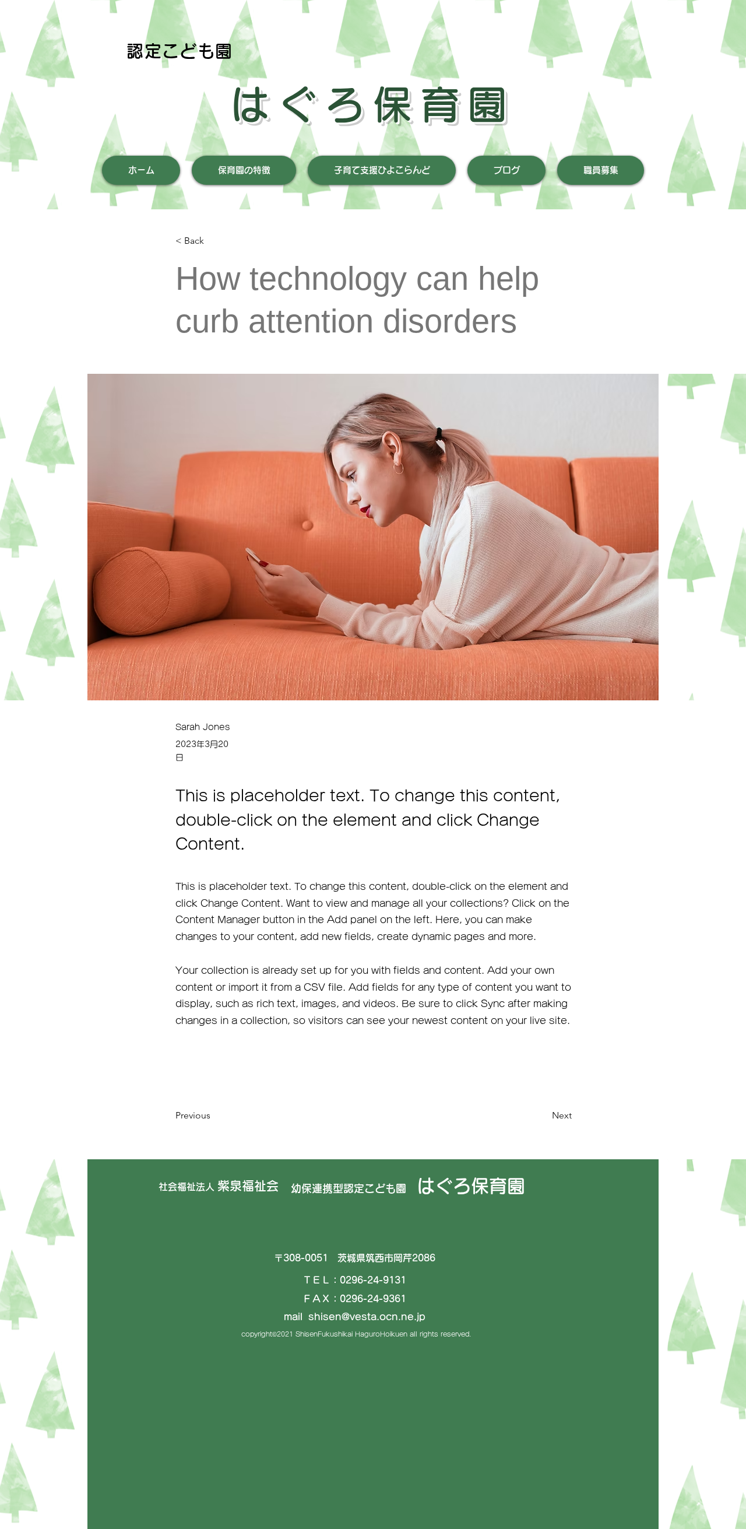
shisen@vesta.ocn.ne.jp (366, 1316)
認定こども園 (179, 51)
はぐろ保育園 (372, 104)
